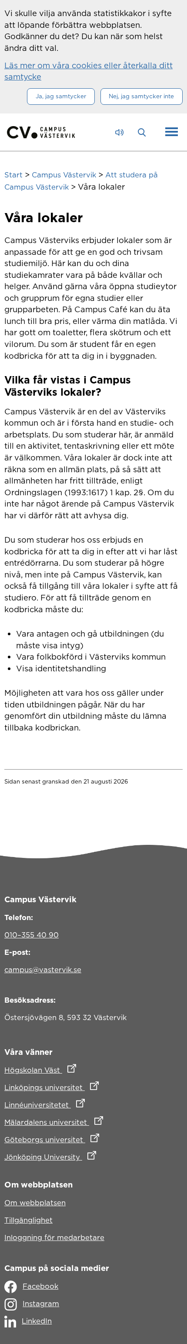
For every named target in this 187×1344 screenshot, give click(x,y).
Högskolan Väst (78, 1069)
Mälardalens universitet (92, 1122)
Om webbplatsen (35, 1202)
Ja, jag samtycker (61, 96)
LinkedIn (37, 1321)
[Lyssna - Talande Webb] (121, 132)
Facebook (40, 1286)
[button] (144, 132)
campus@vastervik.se (42, 969)
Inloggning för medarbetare (54, 1237)
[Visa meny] (171, 132)
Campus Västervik (64, 174)
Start (13, 174)
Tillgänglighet (28, 1220)
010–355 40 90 (31, 934)
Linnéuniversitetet (82, 1104)
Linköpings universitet (89, 1087)
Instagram (41, 1303)
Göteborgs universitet (90, 1139)
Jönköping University (88, 1156)
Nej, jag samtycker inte (141, 96)
